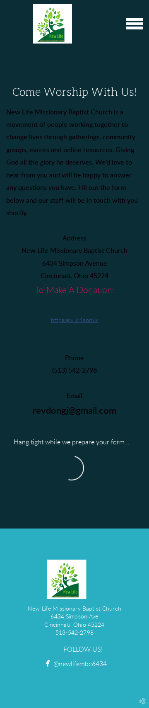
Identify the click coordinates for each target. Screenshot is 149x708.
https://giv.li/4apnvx (74, 320)
